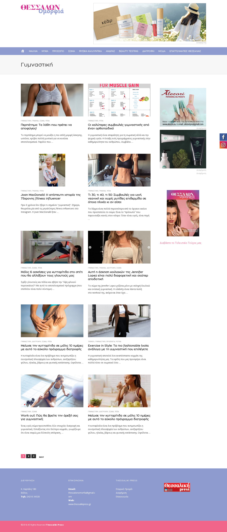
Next (41, 457)
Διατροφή (111, 268)
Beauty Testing (128, 51)
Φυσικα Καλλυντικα (90, 51)
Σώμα (42, 121)
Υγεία (47, 121)
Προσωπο (58, 51)
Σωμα (71, 51)
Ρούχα (118, 341)
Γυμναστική (26, 121)
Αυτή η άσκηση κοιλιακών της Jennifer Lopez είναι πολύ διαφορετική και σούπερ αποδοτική (118, 275)
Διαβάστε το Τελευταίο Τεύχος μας (180, 243)
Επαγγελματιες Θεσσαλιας (185, 51)
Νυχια (45, 51)
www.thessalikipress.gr (79, 504)
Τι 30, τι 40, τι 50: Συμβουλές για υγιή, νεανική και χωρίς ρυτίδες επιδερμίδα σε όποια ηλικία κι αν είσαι (117, 198)
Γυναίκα (35, 121)
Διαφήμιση (121, 492)
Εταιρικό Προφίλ (124, 489)
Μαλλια (33, 51)
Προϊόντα (110, 341)
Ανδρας (110, 51)
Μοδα (161, 51)
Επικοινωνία (122, 496)
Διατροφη (148, 51)
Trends (91, 341)
